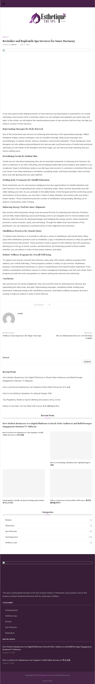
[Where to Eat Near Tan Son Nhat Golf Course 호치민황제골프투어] (71, 483)
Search (6, 357)
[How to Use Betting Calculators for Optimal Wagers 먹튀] (71, 445)
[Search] (91, 3)
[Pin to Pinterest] (58, 305)
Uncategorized (48, 537)
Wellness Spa (48, 542)
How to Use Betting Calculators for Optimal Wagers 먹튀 (27, 393)
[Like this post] (51, 305)
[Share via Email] (61, 305)
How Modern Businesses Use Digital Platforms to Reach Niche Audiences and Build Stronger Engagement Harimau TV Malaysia (47, 425)
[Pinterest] (85, 3)
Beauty (48, 520)
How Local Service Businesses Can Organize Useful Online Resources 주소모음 (36, 387)
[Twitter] (80, 3)
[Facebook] (77, 3)
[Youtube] (87, 3)
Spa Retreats (48, 531)
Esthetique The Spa (46, 675)
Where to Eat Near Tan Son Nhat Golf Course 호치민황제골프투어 (31, 406)
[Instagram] (82, 3)
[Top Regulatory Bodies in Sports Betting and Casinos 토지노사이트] (24, 483)
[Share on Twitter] (56, 305)
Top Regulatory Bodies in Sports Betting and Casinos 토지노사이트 (31, 400)
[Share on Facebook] (54, 305)
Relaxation (48, 525)
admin (13, 44)
